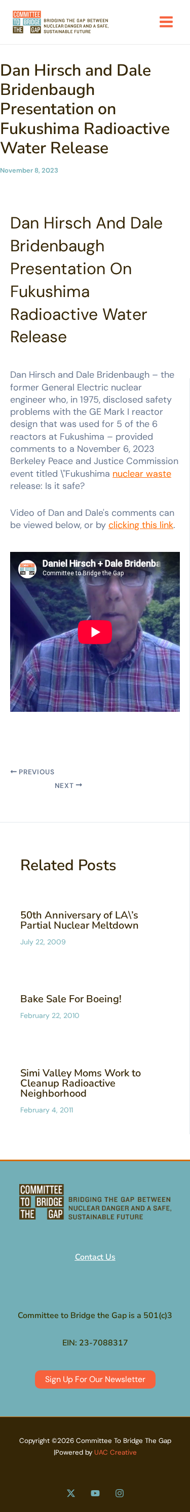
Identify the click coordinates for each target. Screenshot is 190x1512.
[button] (95, 1379)
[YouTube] (95, 1493)
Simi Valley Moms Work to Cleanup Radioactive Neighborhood (80, 1083)
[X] (70, 1493)
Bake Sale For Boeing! (71, 999)
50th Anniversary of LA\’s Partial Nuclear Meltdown (79, 920)
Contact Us (95, 1257)
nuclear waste (141, 474)
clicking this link (140, 525)
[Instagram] (119, 1493)
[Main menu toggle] (166, 22)
